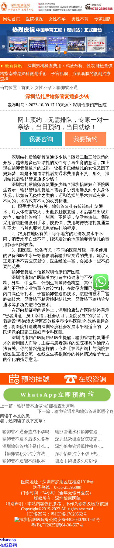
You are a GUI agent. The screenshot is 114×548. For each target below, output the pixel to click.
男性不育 (79, 19)
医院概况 (34, 19)
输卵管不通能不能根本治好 (28, 461)
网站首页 (11, 19)
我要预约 (85, 139)
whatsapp (8, 540)
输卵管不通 (67, 87)
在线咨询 (8, 545)
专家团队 (102, 19)
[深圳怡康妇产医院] (57, 26)
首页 (25, 87)
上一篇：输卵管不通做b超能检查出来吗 (37, 406)
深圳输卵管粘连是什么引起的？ (32, 446)
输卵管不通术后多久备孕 (25, 439)
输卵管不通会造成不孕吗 (25, 432)
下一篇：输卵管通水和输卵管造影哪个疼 (75, 411)
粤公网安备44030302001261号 (72, 519)
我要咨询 (41, 139)
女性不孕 (57, 19)
